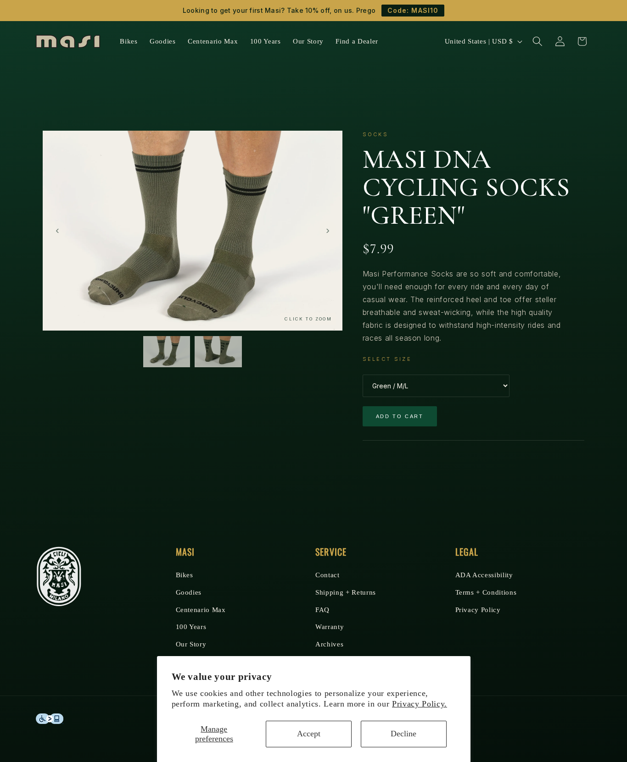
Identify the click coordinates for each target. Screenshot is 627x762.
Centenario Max (201, 609)
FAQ (322, 609)
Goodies (189, 592)
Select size (387, 359)
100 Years (191, 626)
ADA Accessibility (484, 575)
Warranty (329, 626)
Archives (329, 644)
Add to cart (400, 416)
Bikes (184, 575)
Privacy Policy (478, 609)
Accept (308, 733)
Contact (327, 575)
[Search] (537, 41)
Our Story (191, 644)
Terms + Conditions (486, 592)
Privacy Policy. (419, 703)
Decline (403, 733)
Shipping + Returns (345, 592)
